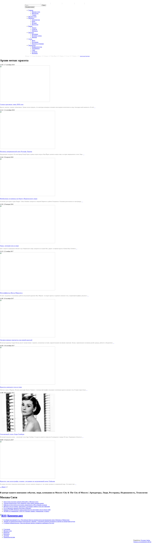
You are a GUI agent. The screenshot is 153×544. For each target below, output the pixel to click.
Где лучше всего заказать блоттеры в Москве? (17, 508)
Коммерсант (15, 515)
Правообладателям (9, 537)
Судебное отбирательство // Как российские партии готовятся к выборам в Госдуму (29, 523)
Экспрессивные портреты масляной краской (16, 340)
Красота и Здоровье (38, 43)
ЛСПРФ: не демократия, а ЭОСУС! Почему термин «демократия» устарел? (26, 511)
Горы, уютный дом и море (9, 246)
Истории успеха (37, 35)
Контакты (6, 534)
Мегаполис (35, 13)
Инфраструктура (37, 47)
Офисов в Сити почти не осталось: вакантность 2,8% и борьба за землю (25, 505)
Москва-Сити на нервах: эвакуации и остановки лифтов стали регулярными (27, 506)
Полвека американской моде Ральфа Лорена (16, 151)
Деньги (34, 28)
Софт (33, 50)
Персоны (31, 32)
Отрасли (34, 29)
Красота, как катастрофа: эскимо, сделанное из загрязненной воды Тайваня (27, 481)
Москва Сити (36, 12)
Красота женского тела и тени (11, 387)
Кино (33, 21)
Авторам (6, 535)
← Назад (2, 487)
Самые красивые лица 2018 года (11, 104)
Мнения (34, 37)
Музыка (34, 23)
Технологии (32, 45)
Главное (30, 10)
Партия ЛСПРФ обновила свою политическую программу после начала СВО (27, 509)
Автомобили (36, 48)
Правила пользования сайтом (142, 542)
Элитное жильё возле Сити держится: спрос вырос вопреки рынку (24, 503)
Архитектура (36, 20)
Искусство (35, 24)
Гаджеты (34, 51)
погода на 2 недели (85, 56)
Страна (34, 15)
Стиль (30, 39)
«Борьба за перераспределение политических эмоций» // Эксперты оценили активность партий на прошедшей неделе (39, 521)
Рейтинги (31, 18)
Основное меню (30, 7)
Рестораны (35, 42)
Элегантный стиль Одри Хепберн (12, 434)
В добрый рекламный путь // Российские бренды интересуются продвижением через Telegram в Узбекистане (36, 520)
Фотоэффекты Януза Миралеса (11, 293)
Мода (33, 40)
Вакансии (6, 532)
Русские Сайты (145, 540)
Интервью (35, 34)
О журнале (7, 529)
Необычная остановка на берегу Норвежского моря (18, 199)
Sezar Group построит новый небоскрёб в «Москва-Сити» (21, 501)
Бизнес (30, 26)
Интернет (35, 53)
